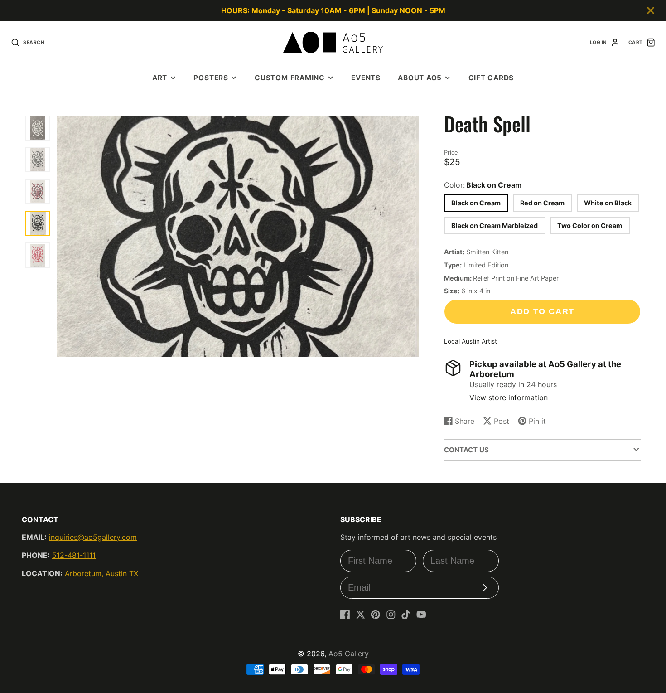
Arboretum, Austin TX (101, 573)
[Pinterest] (376, 615)
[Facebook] (345, 615)
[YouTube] (421, 615)
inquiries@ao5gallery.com (93, 537)
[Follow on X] (361, 615)
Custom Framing (290, 77)
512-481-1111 (74, 555)
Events (366, 77)
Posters (210, 77)
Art (159, 77)
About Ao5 (420, 77)
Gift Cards (491, 77)
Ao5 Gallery (348, 653)
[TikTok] (406, 615)
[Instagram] (391, 615)
